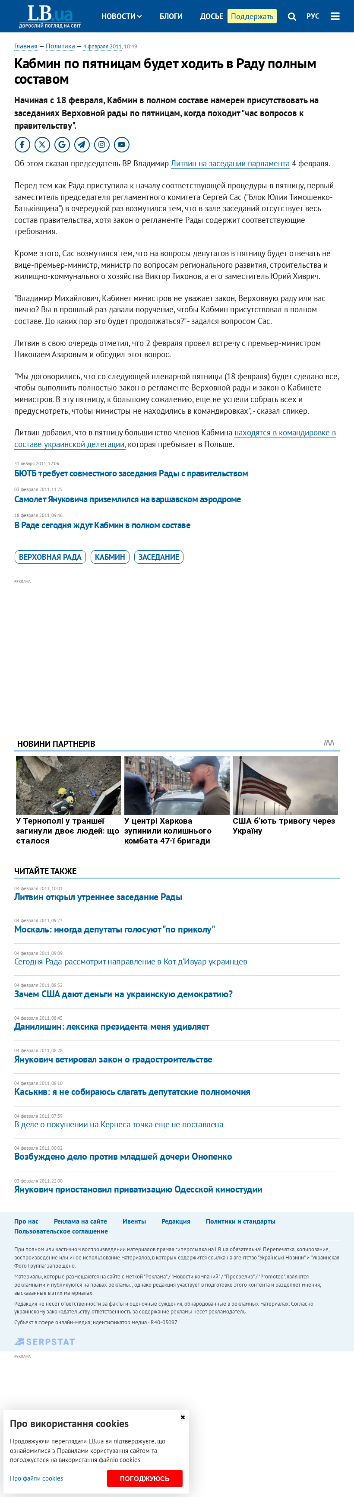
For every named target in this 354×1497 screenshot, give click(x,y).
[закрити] (182, 1417)
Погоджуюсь (145, 1478)
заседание (159, 557)
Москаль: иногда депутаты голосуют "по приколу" (114, 929)
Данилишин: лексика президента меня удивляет (111, 1026)
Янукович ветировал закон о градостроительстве (113, 1059)
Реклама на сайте (80, 1221)
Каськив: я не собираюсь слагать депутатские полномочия (132, 1091)
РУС (313, 16)
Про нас (26, 1221)
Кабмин (110, 557)
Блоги (171, 16)
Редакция (175, 1221)
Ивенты (134, 1221)
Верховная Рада (50, 557)
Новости (118, 16)
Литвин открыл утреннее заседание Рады (98, 897)
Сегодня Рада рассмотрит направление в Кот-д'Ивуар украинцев (130, 961)
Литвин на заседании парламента (230, 163)
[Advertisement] (177, 647)
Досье (211, 16)
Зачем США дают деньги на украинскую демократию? (123, 994)
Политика (60, 45)
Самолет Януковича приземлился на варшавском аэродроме (127, 499)
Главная (26, 45)
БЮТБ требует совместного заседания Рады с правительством (131, 473)
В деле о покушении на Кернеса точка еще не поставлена (119, 1124)
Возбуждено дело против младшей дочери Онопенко (123, 1156)
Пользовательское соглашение (61, 1231)
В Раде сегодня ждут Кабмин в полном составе (102, 525)
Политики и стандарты (240, 1221)
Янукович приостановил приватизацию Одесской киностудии (138, 1189)
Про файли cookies (36, 1478)
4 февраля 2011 (102, 46)
